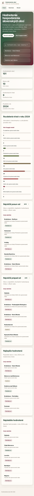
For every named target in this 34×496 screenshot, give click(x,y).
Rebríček (11, 7)
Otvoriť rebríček (8, 35)
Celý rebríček (7, 215)
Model (18, 7)
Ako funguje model (21, 35)
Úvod (4, 7)
